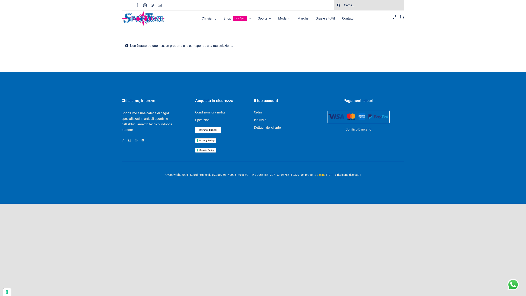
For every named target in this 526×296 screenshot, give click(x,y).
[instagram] (145, 5)
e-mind (321, 174)
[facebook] (137, 5)
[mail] (159, 5)
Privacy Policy (207, 140)
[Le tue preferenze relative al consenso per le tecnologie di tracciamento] (7, 292)
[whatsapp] (152, 5)
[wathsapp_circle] (512, 279)
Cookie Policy (206, 150)
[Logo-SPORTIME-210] (143, 12)
